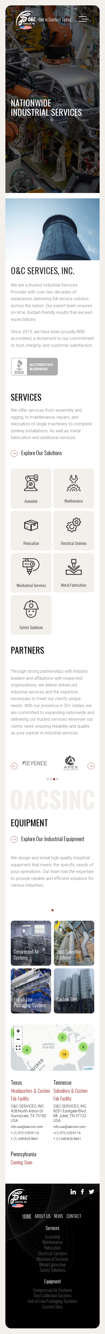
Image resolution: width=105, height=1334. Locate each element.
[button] (18, 1048)
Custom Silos (52, 1306)
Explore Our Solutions (41, 452)
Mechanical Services (52, 1259)
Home (27, 1216)
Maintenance (52, 1242)
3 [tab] (54, 779)
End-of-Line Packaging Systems (52, 1301)
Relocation (52, 1247)
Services (53, 1227)
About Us (43, 1216)
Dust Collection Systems (53, 1295)
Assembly (52, 1236)
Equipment (52, 1281)
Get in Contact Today (55, 19)
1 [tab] (48, 779)
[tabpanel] (35, 763)
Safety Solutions (52, 1270)
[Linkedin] (73, 1192)
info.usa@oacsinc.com (27, 1127)
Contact (73, 1216)
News (58, 1216)
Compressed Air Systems (52, 1290)
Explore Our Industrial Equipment (52, 838)
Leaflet (88, 1068)
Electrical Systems (52, 1253)
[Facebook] (82, 1192)
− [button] (18, 1039)
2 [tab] (51, 779)
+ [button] (18, 1031)
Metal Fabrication (52, 1264)
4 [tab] (57, 779)
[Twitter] (91, 1192)
